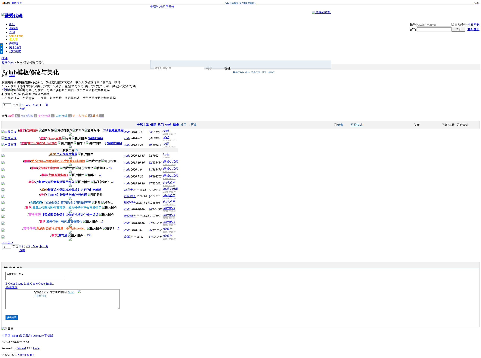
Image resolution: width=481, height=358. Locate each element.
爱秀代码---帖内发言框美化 (64, 221)
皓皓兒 (167, 229)
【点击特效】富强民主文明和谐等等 (67, 202)
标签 (247, 72)
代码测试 (15, 51)
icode (127, 131)
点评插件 (32, 130)
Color (11, 283)
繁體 (14, 3)
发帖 (22, 108)
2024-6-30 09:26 (169, 225)
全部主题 (143, 124)
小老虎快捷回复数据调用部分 (54, 182)
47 (150, 236)
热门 (161, 124)
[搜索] (219, 68)
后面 (264, 72)
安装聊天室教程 (48, 168)
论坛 (12, 24)
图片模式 (357, 124)
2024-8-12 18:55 (169, 205)
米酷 (166, 131)
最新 (153, 124)
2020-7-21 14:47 (169, 147)
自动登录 (461, 24)
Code (41, 283)
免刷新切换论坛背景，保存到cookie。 (61, 228)
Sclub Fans (16, 35)
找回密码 (473, 24)
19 (150, 144)
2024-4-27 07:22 (169, 239)
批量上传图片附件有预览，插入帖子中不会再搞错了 (66, 207)
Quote (34, 283)
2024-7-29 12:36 (169, 211)
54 (150, 131)
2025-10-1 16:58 (169, 165)
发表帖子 (12, 317)
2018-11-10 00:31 (169, 140)
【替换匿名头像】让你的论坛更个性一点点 (69, 214)
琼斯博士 (130, 196)
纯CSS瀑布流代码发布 (42, 143)
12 (150, 162)
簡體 (19, 3)
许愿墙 (13, 43)
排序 (183, 124)
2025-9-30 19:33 (169, 179)
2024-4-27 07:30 (169, 232)
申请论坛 (156, 6)
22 (150, 223)
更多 (194, 124)
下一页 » (7, 242)
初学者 (128, 189)
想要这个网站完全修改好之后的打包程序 (75, 189)
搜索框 (271, 72)
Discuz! (21, 348)
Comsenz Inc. (26, 354)
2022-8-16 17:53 (169, 134)
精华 (176, 124)
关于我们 (15, 47)
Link (26, 283)
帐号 (413, 24)
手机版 (48, 335)
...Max (34, 105)
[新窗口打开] (9, 131)
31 (150, 169)
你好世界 (169, 182)
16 (150, 176)
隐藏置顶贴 (116, 130)
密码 (413, 29)
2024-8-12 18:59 (169, 198)
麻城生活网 (170, 161)
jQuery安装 (54, 138)
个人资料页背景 (66, 154)
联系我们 (26, 335)
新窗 (340, 124)
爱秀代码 (255, 72)
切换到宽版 (323, 12)
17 (150, 183)
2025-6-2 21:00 (169, 186)
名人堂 (13, 39)
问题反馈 (168, 6)
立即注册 (473, 29)
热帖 (168, 124)
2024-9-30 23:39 (169, 192)
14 (150, 209)
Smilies (49, 283)
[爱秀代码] (12, 15)
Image (19, 283)
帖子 (209, 68)
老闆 (12, 75)
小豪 (166, 143)
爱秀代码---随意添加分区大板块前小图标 (58, 161)
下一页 (43, 105)
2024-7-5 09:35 (169, 218)
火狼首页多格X (58, 175)
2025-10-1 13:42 (169, 172)
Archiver (38, 335)
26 (150, 230)
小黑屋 (6, 335)
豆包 (12, 32)
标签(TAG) (238, 72)
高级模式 (11, 287)
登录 (458, 29)
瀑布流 (13, 28)
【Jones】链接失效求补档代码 (67, 194)
